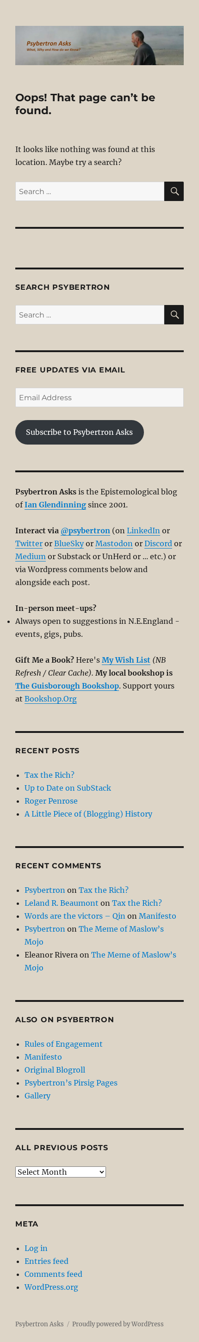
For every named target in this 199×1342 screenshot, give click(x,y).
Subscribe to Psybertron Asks (79, 432)
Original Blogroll (55, 1069)
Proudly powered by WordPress (118, 1324)
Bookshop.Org (51, 698)
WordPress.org (51, 1287)
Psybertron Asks (39, 1324)
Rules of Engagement (64, 1044)
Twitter (29, 543)
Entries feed (46, 1261)
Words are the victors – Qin (75, 916)
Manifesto (157, 916)
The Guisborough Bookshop (67, 685)
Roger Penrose (51, 800)
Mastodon (114, 543)
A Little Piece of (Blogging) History (88, 813)
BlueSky (69, 543)
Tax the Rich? (50, 775)
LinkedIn (143, 530)
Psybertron (45, 890)
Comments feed (53, 1274)
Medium (30, 556)
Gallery (37, 1095)
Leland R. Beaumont (62, 903)
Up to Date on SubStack (68, 788)
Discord (158, 543)
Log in (36, 1248)
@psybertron (85, 530)
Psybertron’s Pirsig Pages (71, 1082)
